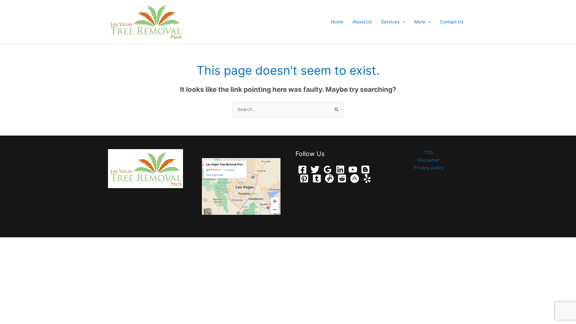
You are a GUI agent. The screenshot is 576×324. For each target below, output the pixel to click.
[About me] (354, 178)
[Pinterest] (304, 178)
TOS (428, 152)
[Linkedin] (340, 169)
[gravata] (329, 178)
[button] (402, 21)
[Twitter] (315, 169)
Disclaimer (428, 160)
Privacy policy (428, 167)
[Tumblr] (316, 178)
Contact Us (452, 22)
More (419, 22)
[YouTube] (352, 169)
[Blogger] (365, 169)
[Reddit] (342, 178)
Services (390, 22)
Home (337, 22)
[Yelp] (367, 178)
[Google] (327, 169)
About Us (362, 22)
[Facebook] (302, 169)
